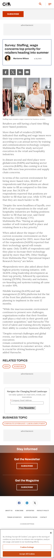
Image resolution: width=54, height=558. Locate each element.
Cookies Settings (27, 524)
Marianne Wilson (21, 58)
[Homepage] (7, 4)
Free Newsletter (27, 408)
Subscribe (13, 14)
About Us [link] (8, 510)
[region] (27, 543)
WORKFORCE (19, 366)
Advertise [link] (30, 510)
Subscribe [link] (19, 510)
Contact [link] (43, 517)
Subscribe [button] (27, 466)
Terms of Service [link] (14, 517)
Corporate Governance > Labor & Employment (24, 424)
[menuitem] (6, 72)
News (6, 366)
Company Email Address (21, 400)
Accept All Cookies (27, 554)
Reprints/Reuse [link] (30, 517)
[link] (6, 72)
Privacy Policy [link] (43, 510)
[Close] (51, 533)
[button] (50, 4)
